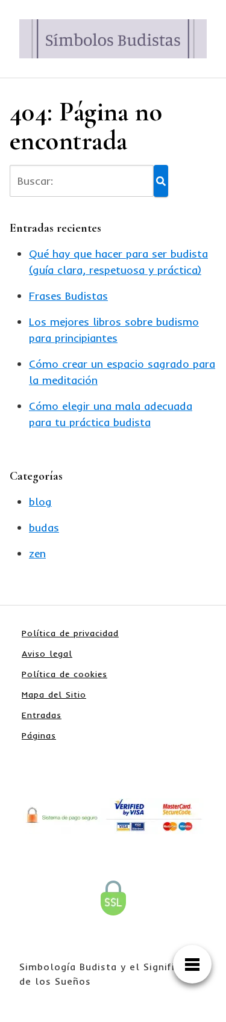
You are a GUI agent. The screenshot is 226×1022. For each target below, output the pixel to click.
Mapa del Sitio (54, 694)
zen (37, 553)
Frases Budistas (68, 296)
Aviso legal (47, 653)
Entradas (41, 715)
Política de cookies (64, 674)
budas (44, 527)
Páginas (39, 735)
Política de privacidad (70, 633)
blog (40, 502)
